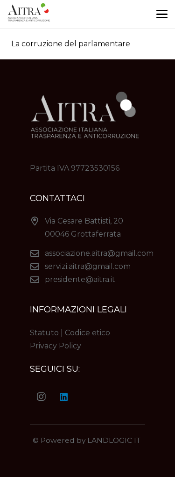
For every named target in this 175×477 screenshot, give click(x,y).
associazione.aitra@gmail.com (99, 253)
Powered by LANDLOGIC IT (91, 440)
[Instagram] (41, 397)
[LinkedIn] (63, 397)
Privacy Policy (55, 345)
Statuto (44, 332)
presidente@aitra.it (80, 279)
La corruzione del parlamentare (70, 43)
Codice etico (87, 332)
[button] (162, 14)
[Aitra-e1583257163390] (29, 14)
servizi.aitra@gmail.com (88, 266)
